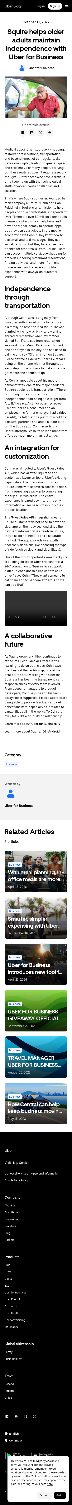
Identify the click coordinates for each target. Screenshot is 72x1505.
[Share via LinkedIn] (32, 133)
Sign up (55, 6)
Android (54, 731)
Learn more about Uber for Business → (32, 724)
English (14, 1433)
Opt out (45, 1495)
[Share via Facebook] (23, 133)
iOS (44, 731)
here (50, 1483)
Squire (28, 198)
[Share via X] (40, 133)
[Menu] (66, 6)
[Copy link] (49, 133)
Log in (41, 6)
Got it (60, 1495)
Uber (9, 1150)
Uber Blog (13, 6)
